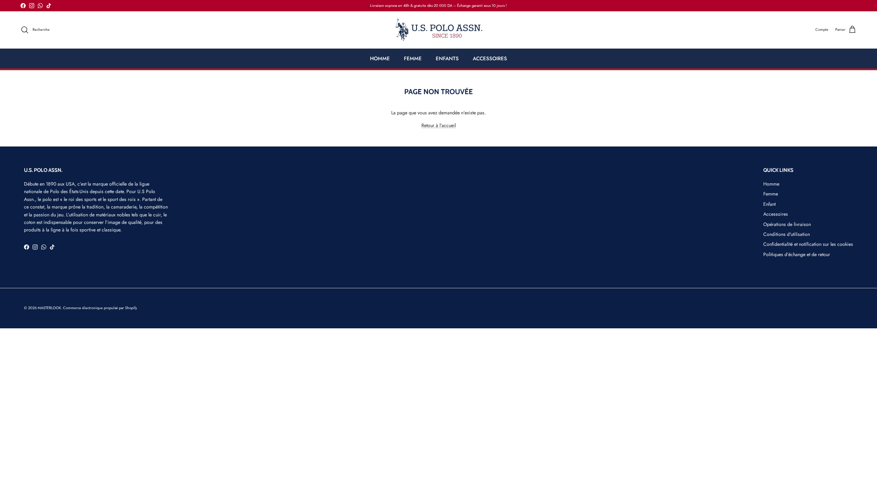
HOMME (380, 58)
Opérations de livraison (787, 224)
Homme (771, 183)
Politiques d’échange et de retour (796, 254)
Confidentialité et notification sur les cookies (808, 244)
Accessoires (775, 214)
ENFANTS (447, 58)
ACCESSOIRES (490, 58)
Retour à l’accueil (438, 125)
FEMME (413, 58)
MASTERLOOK (49, 308)
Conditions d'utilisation (786, 234)
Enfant (769, 204)
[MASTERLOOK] (438, 29)
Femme (770, 193)
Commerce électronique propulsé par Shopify (100, 308)
